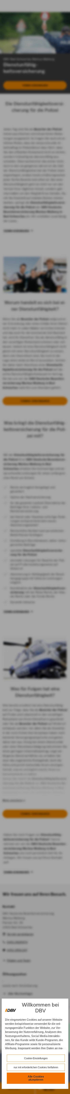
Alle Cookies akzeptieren (36, 1078)
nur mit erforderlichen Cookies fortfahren (36, 1067)
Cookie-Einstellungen (36, 1058)
